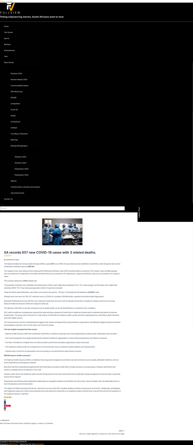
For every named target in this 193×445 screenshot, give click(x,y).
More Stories (9, 62)
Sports (6, 38)
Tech (6, 56)
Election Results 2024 (19, 79)
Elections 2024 (16, 73)
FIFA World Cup (16, 92)
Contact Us (8, 199)
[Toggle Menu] (22, 67)
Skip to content (6, 1)
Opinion (13, 181)
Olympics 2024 (20, 163)
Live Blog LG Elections (19, 134)
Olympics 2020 (20, 157)
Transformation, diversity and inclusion (25, 187)
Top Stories (8, 32)
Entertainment (9, 50)
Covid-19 (14, 110)
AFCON (13, 98)
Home (6, 26)
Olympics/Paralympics (19, 146)
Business (7, 44)
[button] (15, 62)
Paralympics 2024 (21, 175)
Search (2, 205)
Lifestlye (14, 128)
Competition (15, 104)
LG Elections (15, 122)
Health (13, 116)
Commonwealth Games (19, 86)
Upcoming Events (17, 193)
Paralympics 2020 (21, 169)
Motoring (14, 140)
